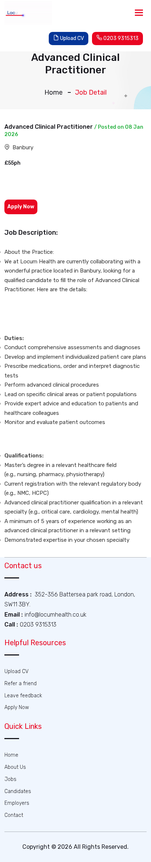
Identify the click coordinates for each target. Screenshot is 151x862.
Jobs (10, 779)
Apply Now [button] (20, 207)
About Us (15, 767)
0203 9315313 (120, 38)
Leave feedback (23, 696)
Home (53, 92)
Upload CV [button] (71, 38)
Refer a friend (20, 683)
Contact (13, 815)
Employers (16, 803)
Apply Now (16, 707)
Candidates (17, 791)
